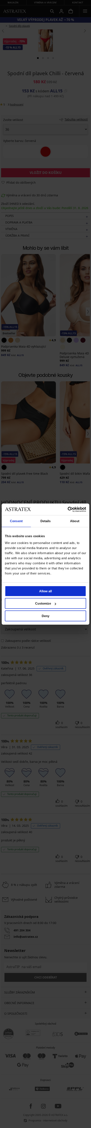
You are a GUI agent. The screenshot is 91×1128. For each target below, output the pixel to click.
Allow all (45, 591)
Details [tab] (45, 521)
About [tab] (74, 521)
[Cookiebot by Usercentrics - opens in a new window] (67, 509)
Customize (43, 603)
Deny (45, 616)
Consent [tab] (16, 521)
